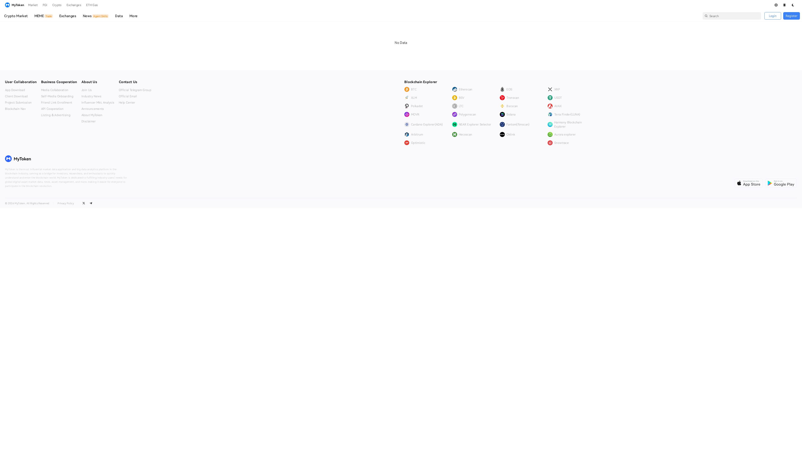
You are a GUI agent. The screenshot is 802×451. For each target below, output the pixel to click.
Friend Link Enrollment (56, 102)
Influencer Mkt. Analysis (97, 102)
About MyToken (92, 115)
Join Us (86, 90)
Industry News (91, 96)
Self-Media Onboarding (57, 96)
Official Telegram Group (135, 90)
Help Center (127, 102)
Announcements (92, 108)
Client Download (16, 96)
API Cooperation (52, 108)
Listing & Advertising (55, 115)
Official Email (128, 96)
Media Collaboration (55, 90)
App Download (15, 90)
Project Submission (18, 102)
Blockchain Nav (15, 108)
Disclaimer (88, 121)
